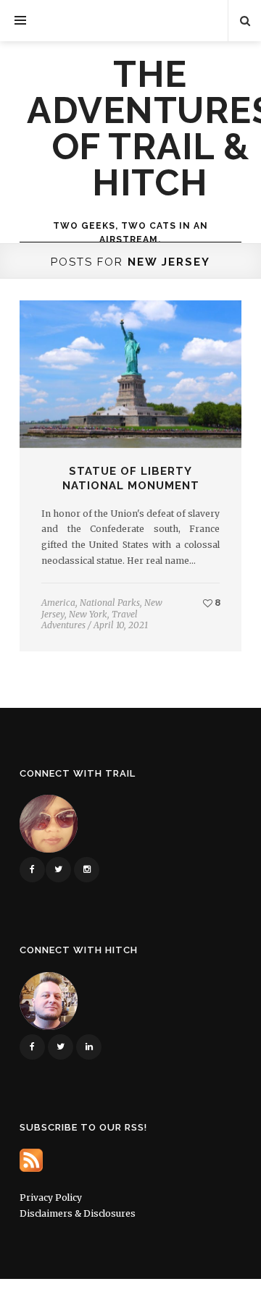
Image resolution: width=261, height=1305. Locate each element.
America (58, 602)
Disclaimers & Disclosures (78, 1213)
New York (88, 614)
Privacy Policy (51, 1197)
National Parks (110, 602)
